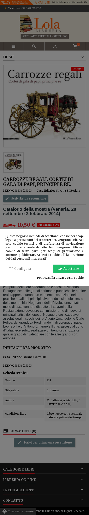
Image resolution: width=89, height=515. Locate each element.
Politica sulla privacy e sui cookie (60, 278)
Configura (19, 268)
